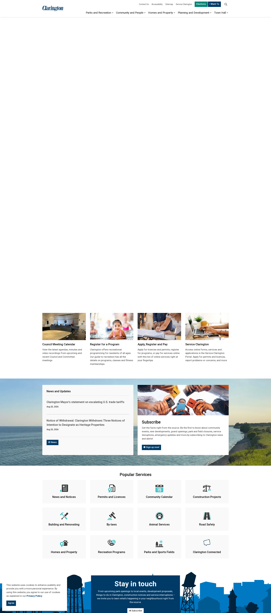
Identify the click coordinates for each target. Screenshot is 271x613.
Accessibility (157, 4)
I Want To (214, 4)
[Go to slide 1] (130, 301)
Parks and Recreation (98, 12)
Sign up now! (152, 447)
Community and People (129, 12)
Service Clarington (184, 4)
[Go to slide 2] (134, 301)
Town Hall (220, 12)
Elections (201, 4)
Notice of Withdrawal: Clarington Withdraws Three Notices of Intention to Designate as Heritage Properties (86, 422)
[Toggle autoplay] (267, 302)
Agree (11, 603)
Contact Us (144, 4)
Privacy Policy (34, 595)
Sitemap (169, 4)
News (54, 442)
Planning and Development (193, 12)
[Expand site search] (226, 4)
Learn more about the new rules (137, 170)
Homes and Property (160, 12)
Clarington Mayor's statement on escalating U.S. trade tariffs (85, 402)
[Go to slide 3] (137, 301)
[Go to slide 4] (140, 300)
